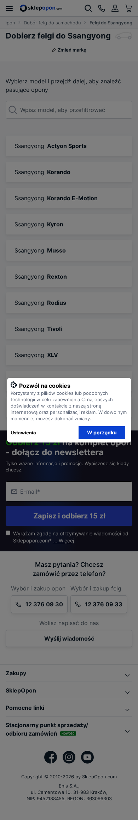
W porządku (102, 432)
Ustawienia (23, 432)
